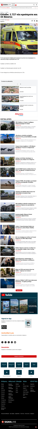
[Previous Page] (17, 84)
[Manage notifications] (36, 427)
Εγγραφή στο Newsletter (19, 356)
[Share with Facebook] (32, 21)
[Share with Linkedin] (37, 21)
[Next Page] (20, 84)
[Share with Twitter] (34, 21)
